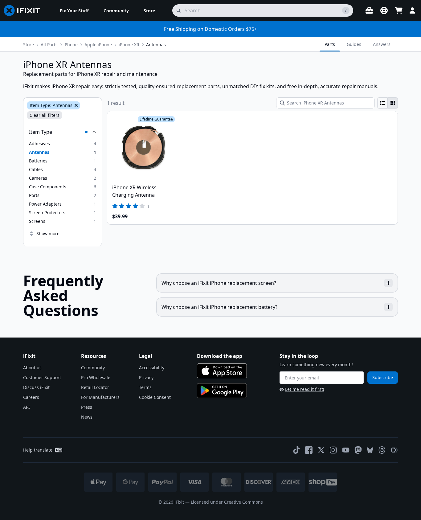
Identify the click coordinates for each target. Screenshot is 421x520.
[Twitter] (321, 450)
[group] (387, 103)
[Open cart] (399, 10)
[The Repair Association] (394, 450)
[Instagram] (333, 450)
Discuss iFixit (36, 387)
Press (86, 407)
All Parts (49, 44)
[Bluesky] (370, 450)
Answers (381, 44)
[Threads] (382, 450)
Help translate (37, 450)
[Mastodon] (358, 450)
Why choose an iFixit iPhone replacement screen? (218, 283)
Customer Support (42, 377)
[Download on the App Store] (222, 370)
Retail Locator (95, 387)
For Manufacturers (100, 397)
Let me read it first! (304, 389)
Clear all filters (44, 115)
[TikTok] (296, 450)
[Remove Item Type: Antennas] (75, 105)
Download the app (219, 356)
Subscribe (382, 377)
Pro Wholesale (95, 377)
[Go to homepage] (24, 10)
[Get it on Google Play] (222, 390)
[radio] (382, 103)
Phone (71, 44)
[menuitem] (74, 10)
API (26, 407)
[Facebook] (309, 450)
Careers (31, 397)
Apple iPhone (98, 44)
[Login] (412, 10)
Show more (47, 233)
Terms (145, 387)
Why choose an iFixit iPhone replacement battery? (219, 307)
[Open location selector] (384, 10)
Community (93, 368)
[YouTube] (345, 450)
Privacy (146, 377)
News (86, 417)
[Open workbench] (369, 10)
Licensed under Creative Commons (227, 502)
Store (28, 44)
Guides (354, 44)
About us (32, 368)
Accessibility (151, 368)
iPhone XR (129, 44)
